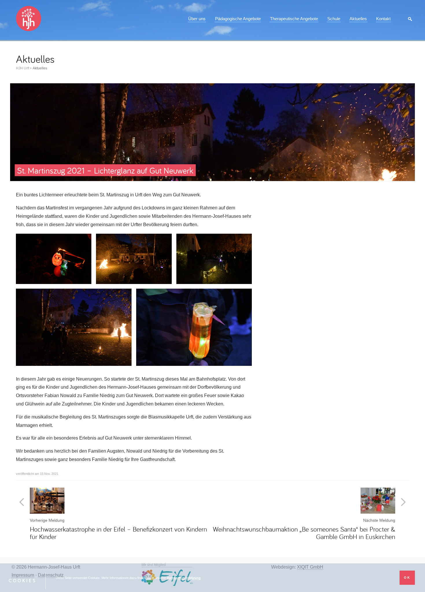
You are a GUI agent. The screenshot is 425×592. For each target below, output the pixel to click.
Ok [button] (407, 577)
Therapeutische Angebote (294, 18)
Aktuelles (358, 18)
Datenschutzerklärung (184, 578)
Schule (333, 18)
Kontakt (383, 18)
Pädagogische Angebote (238, 18)
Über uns (197, 18)
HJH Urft (22, 68)
